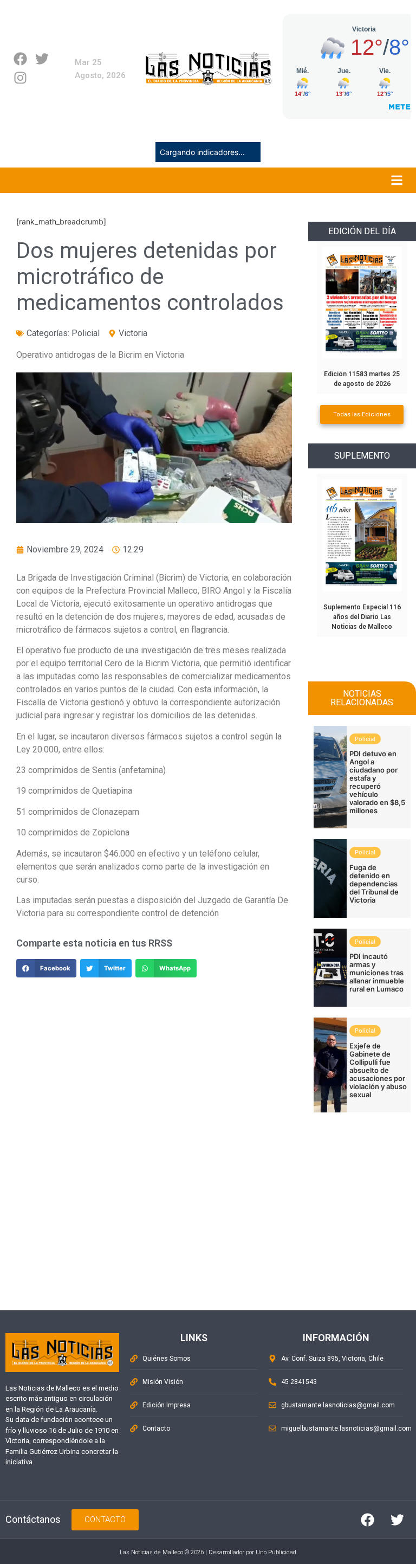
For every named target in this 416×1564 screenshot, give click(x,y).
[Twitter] (41, 58)
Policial (86, 333)
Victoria (133, 333)
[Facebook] (20, 58)
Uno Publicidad (276, 1552)
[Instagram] (20, 77)
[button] (46, 968)
